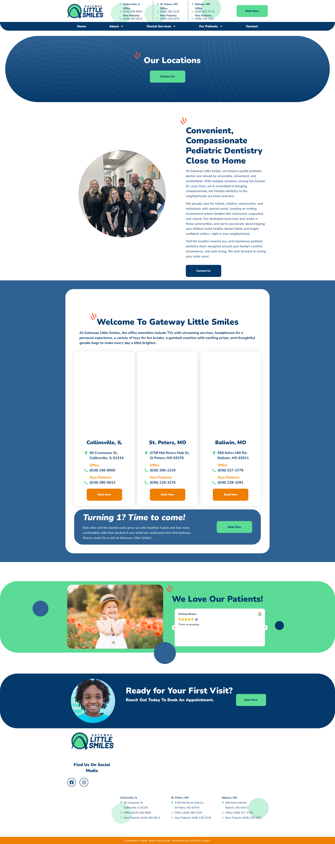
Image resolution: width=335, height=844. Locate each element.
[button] (265, 627)
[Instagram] (84, 782)
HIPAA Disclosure (159, 840)
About (114, 26)
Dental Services (159, 26)
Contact (252, 26)
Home (81, 26)
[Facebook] (71, 782)
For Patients (208, 26)
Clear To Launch (200, 840)
